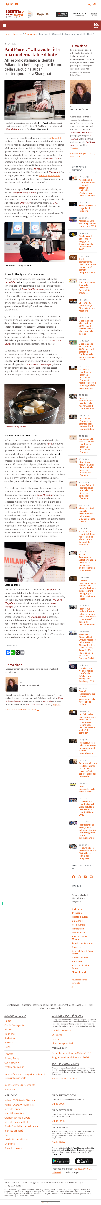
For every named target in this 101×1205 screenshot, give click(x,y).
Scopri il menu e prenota (65, 1078)
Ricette (8, 1029)
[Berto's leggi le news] (62, 14)
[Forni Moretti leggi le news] (45, 14)
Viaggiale (56, 704)
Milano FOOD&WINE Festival (20, 1100)
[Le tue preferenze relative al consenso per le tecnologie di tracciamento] (2, 903)
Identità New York (14, 1113)
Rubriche (17, 34)
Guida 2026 (58, 1103)
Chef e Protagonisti (14, 1025)
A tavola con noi (13, 1148)
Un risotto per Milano (15, 1139)
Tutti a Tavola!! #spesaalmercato (22, 1126)
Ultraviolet (55, 138)
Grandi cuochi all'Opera (17, 1117)
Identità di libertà (13, 1130)
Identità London (13, 1109)
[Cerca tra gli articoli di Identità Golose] (89, 4)
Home (7, 34)
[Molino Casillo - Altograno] (27, 14)
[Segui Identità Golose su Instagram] (12, 4)
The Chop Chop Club (49, 175)
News (7, 1046)
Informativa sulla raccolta (50, 1203)
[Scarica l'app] (61, 1161)
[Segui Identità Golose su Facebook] (7, 4)
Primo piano (30, 34)
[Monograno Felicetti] (79, 14)
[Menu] (4, 25)
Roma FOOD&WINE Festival (19, 1104)
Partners (9, 1042)
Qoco (7, 1135)
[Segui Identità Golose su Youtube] (21, 4)
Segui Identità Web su (81, 867)
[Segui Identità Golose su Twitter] (16, 4)
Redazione (10, 1038)
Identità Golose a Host (16, 1122)
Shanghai (9, 1143)
